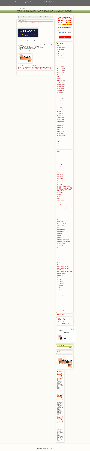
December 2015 (60, 135)
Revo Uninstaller (60, 252)
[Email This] (32, 65)
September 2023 (60, 51)
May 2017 (59, 111)
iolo (58, 227)
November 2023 (60, 47)
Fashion (58, 198)
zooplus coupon (60, 308)
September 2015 (60, 141)
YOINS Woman (60, 298)
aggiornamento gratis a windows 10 (64, 156)
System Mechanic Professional (63, 266)
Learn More (69, 2)
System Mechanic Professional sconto (64, 271)
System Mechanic (60, 264)
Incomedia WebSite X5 (61, 223)
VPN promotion (41, 68)
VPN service (51, 68)
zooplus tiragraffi (60, 310)
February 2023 (60, 64)
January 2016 (60, 133)
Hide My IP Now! (64, 37)
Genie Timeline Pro (61, 211)
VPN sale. (46, 68)
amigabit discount (60, 164)
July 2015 (59, 144)
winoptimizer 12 (60, 291)
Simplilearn (59, 262)
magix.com (59, 233)
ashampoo (59, 170)
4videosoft (59, 153)
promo (58, 247)
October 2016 (60, 119)
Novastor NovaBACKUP (62, 243)
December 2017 (60, 101)
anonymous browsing (24, 67)
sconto (58, 258)
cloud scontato (60, 180)
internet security (37, 67)
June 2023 (59, 57)
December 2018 (60, 84)
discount (59, 194)
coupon (58, 182)
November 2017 (60, 103)
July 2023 (59, 55)
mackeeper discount (61, 231)
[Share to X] (34, 65)
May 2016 (59, 125)
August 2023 (59, 53)
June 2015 (59, 146)
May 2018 (59, 94)
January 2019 (60, 82)
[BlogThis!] (33, 65)
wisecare (59, 293)
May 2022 (59, 74)
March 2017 (59, 115)
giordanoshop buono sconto (62, 217)
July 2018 (59, 92)
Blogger (51, 448)
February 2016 (60, 131)
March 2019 (59, 78)
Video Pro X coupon (61, 273)
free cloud (59, 202)
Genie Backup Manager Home (63, 207)
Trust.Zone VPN (62, 32)
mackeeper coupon (61, 229)
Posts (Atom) (38, 76)
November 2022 (60, 70)
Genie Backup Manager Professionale (64, 209)
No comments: (27, 65)
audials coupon (60, 174)
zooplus (58, 300)
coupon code (59, 184)
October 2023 (60, 49)
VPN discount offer (35, 68)
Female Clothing (60, 200)
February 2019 (60, 80)
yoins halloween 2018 (61, 296)
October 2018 (60, 88)
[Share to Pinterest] (36, 65)
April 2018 (59, 96)
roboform (59, 254)
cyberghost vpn (60, 192)
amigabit (59, 158)
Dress (58, 196)
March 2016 (59, 129)
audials (58, 172)
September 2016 (60, 121)
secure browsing (48, 67)
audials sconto (60, 176)
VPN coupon (20, 68)
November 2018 (60, 86)
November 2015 (60, 137)
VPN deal (24, 68)
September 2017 (60, 105)
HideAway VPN (31, 67)
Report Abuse (60, 314)
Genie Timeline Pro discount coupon (64, 215)
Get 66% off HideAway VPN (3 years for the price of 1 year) (34, 23)
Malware (59, 235)
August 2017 (59, 107)
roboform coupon (60, 256)
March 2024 (59, 45)
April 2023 (59, 60)
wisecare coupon (60, 295)
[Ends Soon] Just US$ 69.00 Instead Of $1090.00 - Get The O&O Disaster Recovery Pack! (60, 422)
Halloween (59, 219)
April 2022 (59, 76)
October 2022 (60, 72)
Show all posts (45, 16)
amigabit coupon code (61, 162)
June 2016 (59, 123)
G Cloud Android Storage (62, 206)
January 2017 (60, 117)
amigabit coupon (60, 160)
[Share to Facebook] (35, 65)
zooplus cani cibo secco (62, 306)
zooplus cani (59, 304)
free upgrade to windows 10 (62, 204)
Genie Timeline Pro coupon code (63, 213)
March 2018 (59, 98)
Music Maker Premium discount (63, 241)
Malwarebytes (60, 237)
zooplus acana (60, 302)
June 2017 (59, 109)
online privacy (42, 67)
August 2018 (59, 90)
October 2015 (60, 139)
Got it (74, 2)
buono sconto (60, 178)
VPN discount (28, 68)
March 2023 (59, 62)
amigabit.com (60, 166)
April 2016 (59, 127)
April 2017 (59, 113)
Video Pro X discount (61, 275)
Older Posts (50, 73)
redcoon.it (59, 249)
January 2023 (60, 66)
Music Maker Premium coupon (63, 239)
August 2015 (59, 143)
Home (33, 73)
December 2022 (60, 68)
